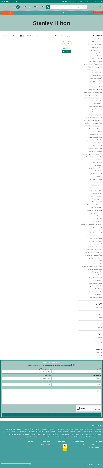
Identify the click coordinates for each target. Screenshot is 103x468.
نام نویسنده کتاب (97, 375)
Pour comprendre (65, 434)
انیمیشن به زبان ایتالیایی (96, 134)
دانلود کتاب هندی (98, 294)
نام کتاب (99, 369)
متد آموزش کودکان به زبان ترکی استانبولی (91, 154)
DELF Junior (26, 429)
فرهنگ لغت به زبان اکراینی (95, 106)
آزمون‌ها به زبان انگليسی (96, 111)
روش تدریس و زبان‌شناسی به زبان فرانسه (91, 224)
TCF (58, 434)
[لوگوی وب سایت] (97, 7)
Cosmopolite (45, 429)
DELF (33, 429)
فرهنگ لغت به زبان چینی (96, 162)
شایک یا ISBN (48, 375)
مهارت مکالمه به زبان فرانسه (95, 269)
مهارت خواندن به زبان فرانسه (95, 263)
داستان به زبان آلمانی (97, 53)
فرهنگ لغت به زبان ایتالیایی (95, 137)
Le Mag (47, 431)
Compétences (53, 429)
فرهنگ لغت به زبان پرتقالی (95, 145)
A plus (76, 429)
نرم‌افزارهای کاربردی (7, 12)
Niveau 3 (99, 434)
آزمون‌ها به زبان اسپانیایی (96, 78)
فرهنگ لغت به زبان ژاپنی (96, 173)
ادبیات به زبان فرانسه (96, 193)
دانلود (6, 7)
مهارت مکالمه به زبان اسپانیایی (94, 100)
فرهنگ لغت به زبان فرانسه (95, 232)
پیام (100, 387)
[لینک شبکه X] (14, 1)
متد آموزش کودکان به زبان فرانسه (93, 252)
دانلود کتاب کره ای (97, 274)
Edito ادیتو (19, 429)
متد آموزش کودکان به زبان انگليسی (93, 123)
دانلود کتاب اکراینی (97, 103)
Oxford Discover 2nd (89, 434)
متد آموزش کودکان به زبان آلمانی (94, 67)
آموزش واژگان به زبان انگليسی (94, 114)
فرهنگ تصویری (67, 436)
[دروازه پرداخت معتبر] (65, 447)
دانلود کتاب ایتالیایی (97, 131)
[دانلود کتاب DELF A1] (67, 41)
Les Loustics (31, 431)
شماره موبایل (47, 381)
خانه (75, 35)
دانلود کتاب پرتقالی (97, 142)
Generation (72, 431)
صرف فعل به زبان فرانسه (95, 229)
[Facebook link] (16, 1)
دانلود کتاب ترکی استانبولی (95, 151)
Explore (79, 431)
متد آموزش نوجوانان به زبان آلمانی (93, 69)
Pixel (72, 434)
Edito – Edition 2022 (10, 429)
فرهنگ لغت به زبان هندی (96, 297)
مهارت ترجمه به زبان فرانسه (95, 260)
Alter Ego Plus (83, 429)
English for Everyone (87, 431)
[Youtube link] (9, 1)
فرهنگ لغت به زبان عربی (96, 179)
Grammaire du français (62, 431)
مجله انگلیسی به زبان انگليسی (94, 128)
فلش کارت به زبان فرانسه (95, 241)
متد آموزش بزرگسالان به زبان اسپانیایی (92, 92)
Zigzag (33, 434)
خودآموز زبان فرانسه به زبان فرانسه (93, 204)
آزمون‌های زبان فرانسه (96, 185)
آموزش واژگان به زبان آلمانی (95, 44)
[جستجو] (48, 7)
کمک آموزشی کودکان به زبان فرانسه (93, 246)
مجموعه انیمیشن (58, 436)
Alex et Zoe (91, 429)
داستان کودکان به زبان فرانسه (94, 210)
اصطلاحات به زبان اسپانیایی (95, 81)
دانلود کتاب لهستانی (97, 280)
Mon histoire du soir (21, 431)
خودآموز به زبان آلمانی (96, 50)
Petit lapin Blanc (79, 434)
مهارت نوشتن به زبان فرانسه (95, 272)
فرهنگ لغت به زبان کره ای (95, 277)
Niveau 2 (7, 431)
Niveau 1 (13, 431)
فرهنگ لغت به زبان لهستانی (95, 283)
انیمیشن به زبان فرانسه (96, 199)
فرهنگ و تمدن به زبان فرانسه (95, 235)
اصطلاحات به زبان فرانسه (95, 196)
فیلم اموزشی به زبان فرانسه (95, 243)
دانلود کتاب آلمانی (97, 38)
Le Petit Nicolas (39, 431)
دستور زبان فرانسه (97, 215)
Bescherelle (61, 429)
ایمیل (99, 381)
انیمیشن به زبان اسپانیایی (96, 83)
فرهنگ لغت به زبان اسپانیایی (95, 89)
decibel (38, 429)
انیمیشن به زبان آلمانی (96, 47)
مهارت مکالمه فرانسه (48, 436)
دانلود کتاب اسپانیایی (97, 75)
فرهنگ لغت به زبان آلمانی (95, 61)
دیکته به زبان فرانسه (97, 218)
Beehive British (69, 429)
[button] (66, 51)
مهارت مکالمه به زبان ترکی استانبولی (93, 156)
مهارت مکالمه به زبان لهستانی (94, 286)
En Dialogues (98, 431)
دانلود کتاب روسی (97, 165)
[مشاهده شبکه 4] (21, 36)
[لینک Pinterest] (7, 1)
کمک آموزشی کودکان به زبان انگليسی (92, 117)
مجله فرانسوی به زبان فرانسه (94, 258)
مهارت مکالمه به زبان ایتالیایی (95, 140)
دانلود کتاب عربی (98, 176)
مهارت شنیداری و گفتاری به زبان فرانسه (92, 266)
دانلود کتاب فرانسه (97, 182)
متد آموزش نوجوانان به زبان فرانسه (93, 255)
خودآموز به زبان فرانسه (96, 201)
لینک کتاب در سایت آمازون (44, 369)
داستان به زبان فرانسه (96, 207)
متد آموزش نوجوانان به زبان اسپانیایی (93, 97)
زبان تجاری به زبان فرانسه (95, 227)
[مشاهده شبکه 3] (23, 36)
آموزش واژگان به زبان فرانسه (94, 190)
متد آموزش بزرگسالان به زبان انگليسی (92, 120)
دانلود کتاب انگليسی (97, 109)
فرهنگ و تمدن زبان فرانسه (95, 238)
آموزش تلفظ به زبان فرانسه (95, 187)
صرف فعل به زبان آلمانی (96, 58)
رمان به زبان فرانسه (97, 221)
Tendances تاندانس (46, 434)
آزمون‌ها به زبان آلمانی (96, 41)
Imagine (53, 431)
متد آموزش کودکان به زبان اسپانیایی (93, 95)
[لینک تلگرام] (2, 1)
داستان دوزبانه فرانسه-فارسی (15, 434)
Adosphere (98, 429)
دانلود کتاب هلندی (97, 288)
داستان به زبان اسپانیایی (96, 86)
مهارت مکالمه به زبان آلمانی (95, 72)
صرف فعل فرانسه (76, 436)
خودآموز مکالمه (26, 434)
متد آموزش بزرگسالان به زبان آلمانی (93, 64)
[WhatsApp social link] (5, 1)
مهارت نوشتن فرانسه (37, 436)
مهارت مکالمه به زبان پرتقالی (95, 148)
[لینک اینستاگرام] (12, 1)
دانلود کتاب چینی (98, 159)
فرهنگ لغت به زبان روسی (95, 168)
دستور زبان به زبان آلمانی (96, 55)
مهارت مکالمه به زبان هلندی (95, 291)
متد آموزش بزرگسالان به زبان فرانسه (93, 249)
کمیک (29, 436)
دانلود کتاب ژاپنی (98, 170)
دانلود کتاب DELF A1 (67, 43)
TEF (53, 434)
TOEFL (38, 434)
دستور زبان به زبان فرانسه (95, 213)
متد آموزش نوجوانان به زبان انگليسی (93, 125)
